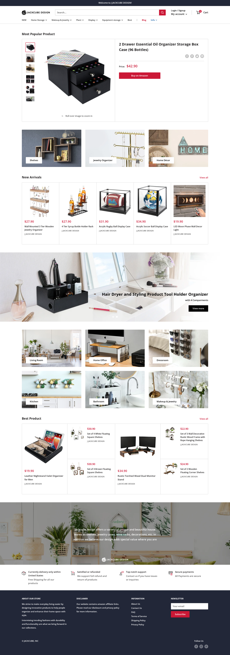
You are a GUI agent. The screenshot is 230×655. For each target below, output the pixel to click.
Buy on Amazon (139, 75)
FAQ (133, 612)
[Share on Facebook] (187, 56)
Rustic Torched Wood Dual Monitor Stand (136, 477)
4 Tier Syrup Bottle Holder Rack (77, 226)
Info (153, 20)
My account (178, 14)
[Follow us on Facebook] (196, 646)
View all (204, 177)
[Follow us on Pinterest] (206, 646)
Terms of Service (139, 616)
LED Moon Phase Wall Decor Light (188, 228)
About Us (135, 604)
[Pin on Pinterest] (192, 56)
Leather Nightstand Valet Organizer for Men (43, 477)
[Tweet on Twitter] (197, 56)
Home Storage (38, 20)
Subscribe (180, 614)
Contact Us (136, 608)
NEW (24, 20)
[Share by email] (202, 56)
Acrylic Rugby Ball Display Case (114, 226)
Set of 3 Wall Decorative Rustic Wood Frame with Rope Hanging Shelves (192, 437)
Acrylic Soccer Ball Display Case (152, 226)
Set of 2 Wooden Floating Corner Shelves (192, 471)
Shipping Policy (138, 620)
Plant (78, 20)
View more (198, 308)
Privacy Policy (137, 624)
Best (130, 20)
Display (91, 20)
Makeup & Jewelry (60, 20)
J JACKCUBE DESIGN (33, 234)
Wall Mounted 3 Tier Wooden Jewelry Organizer (39, 228)
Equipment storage (111, 20)
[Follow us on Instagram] (201, 646)
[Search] (162, 12)
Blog (144, 20)
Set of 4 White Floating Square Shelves (98, 435)
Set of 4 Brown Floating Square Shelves (99, 471)
